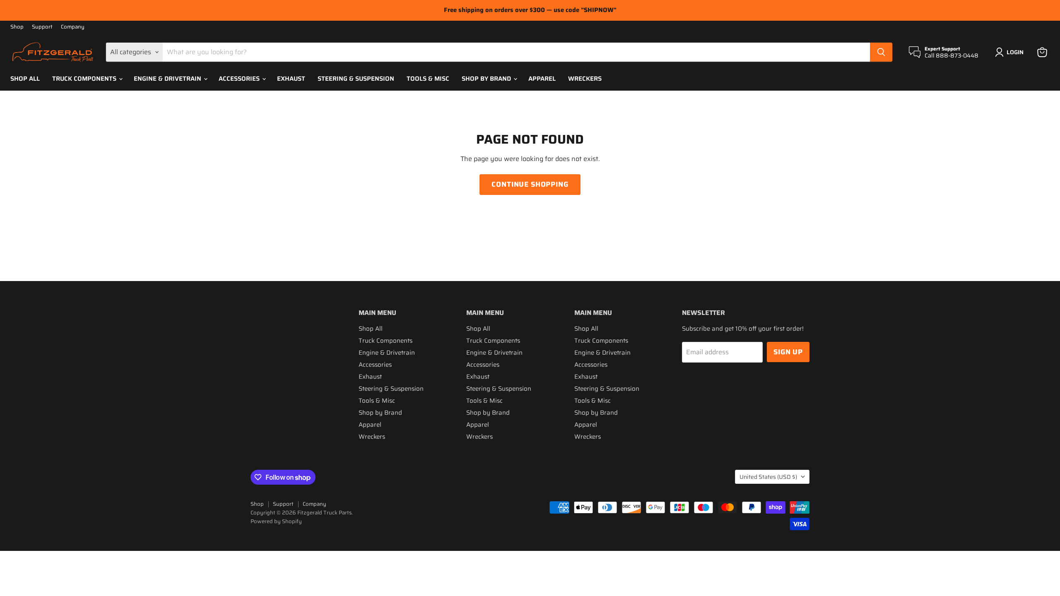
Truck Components (85, 79)
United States (768, 476)
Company (72, 27)
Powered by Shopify (276, 521)
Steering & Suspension (356, 79)
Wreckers (585, 79)
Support (42, 27)
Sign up (788, 351)
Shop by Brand (487, 79)
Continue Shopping (529, 184)
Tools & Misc (428, 79)
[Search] (881, 52)
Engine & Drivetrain (168, 79)
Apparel (542, 79)
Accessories (240, 79)
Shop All (25, 79)
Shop (17, 27)
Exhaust (291, 79)
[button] (1011, 52)
